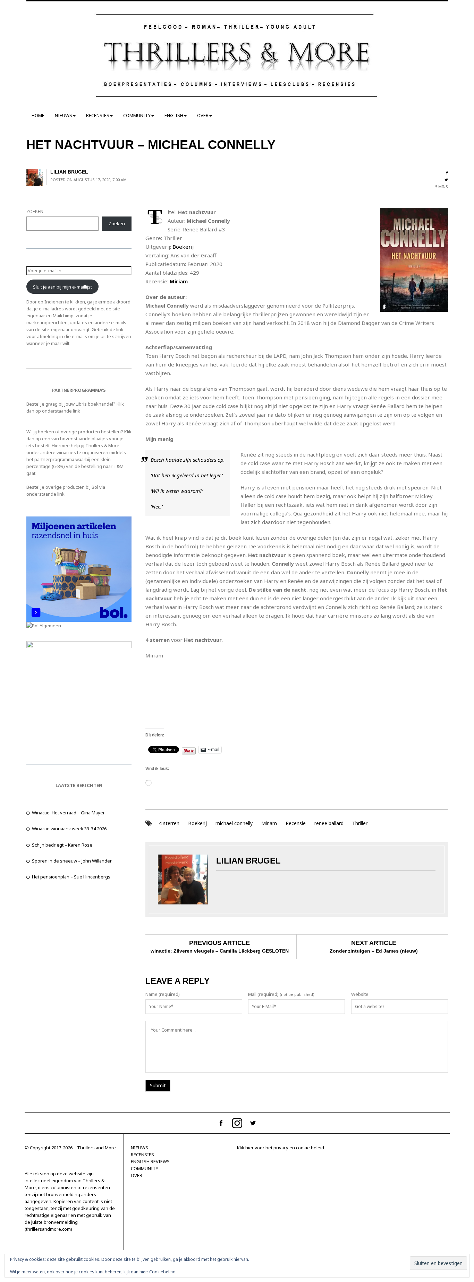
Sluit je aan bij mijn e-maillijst (62, 287)
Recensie (296, 823)
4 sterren (169, 823)
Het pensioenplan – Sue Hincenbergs (71, 877)
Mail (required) (263, 994)
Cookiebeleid (162, 1272)
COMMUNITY (137, 115)
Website (360, 994)
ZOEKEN (34, 211)
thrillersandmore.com (48, 1229)
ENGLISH (173, 115)
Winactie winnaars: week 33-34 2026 (69, 828)
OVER (203, 115)
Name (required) (162, 994)
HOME (38, 115)
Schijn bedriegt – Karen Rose (62, 845)
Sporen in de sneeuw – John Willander (72, 861)
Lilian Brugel (69, 172)
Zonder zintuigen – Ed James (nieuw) (374, 951)
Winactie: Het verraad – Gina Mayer (68, 813)
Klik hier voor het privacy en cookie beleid (280, 1147)
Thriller (359, 823)
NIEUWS (63, 115)
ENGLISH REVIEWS (150, 1161)
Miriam (269, 823)
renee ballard (329, 823)
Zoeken (117, 223)
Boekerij (183, 246)
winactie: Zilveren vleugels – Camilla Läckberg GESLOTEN (220, 951)
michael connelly (234, 823)
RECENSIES (97, 115)
